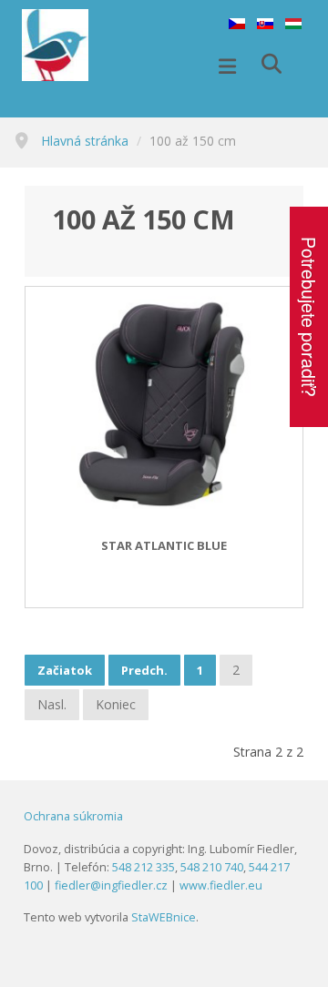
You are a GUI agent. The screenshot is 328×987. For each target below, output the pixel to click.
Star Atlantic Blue (164, 546)
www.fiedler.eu (220, 885)
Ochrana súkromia (73, 816)
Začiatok (64, 670)
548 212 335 (143, 867)
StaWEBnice (163, 917)
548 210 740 (211, 867)
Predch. (144, 670)
